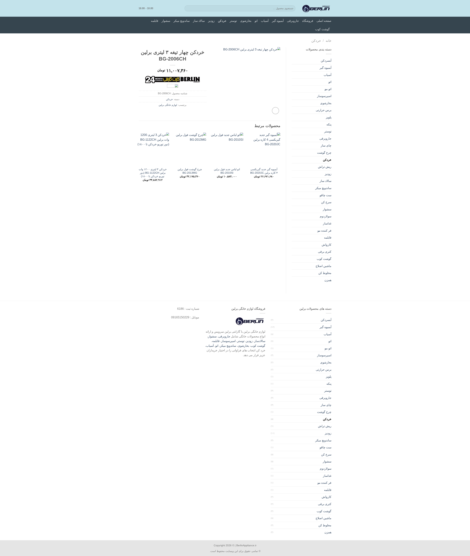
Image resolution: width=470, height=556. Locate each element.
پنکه (328, 124)
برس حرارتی (323, 110)
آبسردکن (326, 60)
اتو (256, 20)
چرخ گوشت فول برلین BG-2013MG (190, 171)
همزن (327, 280)
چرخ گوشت (324, 152)
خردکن (222, 20)
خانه (328, 41)
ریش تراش (324, 166)
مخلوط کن (324, 273)
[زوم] (275, 110)
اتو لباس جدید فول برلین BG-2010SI (227, 171)
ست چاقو (325, 195)
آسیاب (265, 20)
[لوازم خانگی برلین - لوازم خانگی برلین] (316, 8)
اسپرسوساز (324, 96)
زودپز (211, 20)
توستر (233, 20)
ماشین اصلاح (323, 266)
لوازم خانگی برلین (168, 105)
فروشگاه (307, 20)
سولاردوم (325, 216)
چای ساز (326, 145)
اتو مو (328, 89)
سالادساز (259, 341)
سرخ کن (326, 202)
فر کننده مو (324, 230)
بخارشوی (245, 20)
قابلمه (154, 20)
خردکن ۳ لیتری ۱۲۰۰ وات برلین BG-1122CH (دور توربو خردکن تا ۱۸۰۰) (153, 173)
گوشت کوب (322, 29)
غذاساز (327, 223)
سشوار (166, 20)
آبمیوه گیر (278, 20)
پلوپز (328, 117)
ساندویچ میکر (181, 20)
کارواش (326, 244)
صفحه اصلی (324, 20)
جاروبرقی (293, 20)
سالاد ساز (199, 20)
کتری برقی (324, 251)
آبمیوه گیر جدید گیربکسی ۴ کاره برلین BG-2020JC (264, 171)
